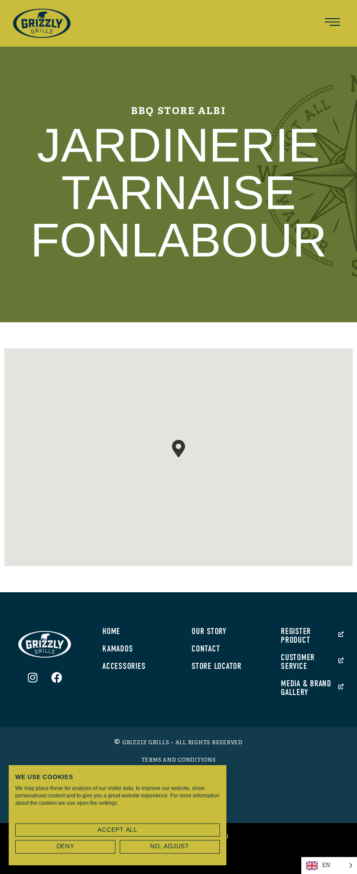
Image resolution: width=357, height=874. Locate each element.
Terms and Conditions (178, 759)
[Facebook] (56, 677)
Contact (206, 649)
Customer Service (298, 661)
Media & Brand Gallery (306, 687)
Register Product (296, 635)
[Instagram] (33, 677)
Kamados (117, 649)
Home (111, 631)
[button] (332, 23)
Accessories (123, 666)
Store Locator (217, 666)
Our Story (209, 631)
